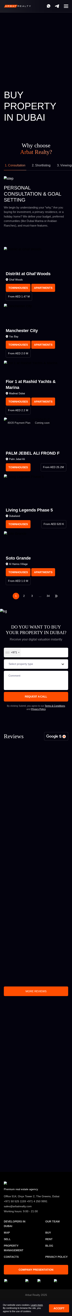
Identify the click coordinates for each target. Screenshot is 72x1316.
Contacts (11, 1256)
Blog (49, 1245)
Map (7, 1232)
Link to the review (20, 919)
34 (48, 595)
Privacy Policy (38, 709)
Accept (59, 1308)
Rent (49, 1239)
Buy (36, 1029)
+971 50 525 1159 (19, 1131)
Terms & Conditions (55, 706)
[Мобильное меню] (66, 6)
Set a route (36, 1161)
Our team (52, 1221)
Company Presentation (36, 1269)
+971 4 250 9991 (40, 6)
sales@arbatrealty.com (22, 1147)
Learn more (37, 1305)
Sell (7, 1239)
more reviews (36, 991)
